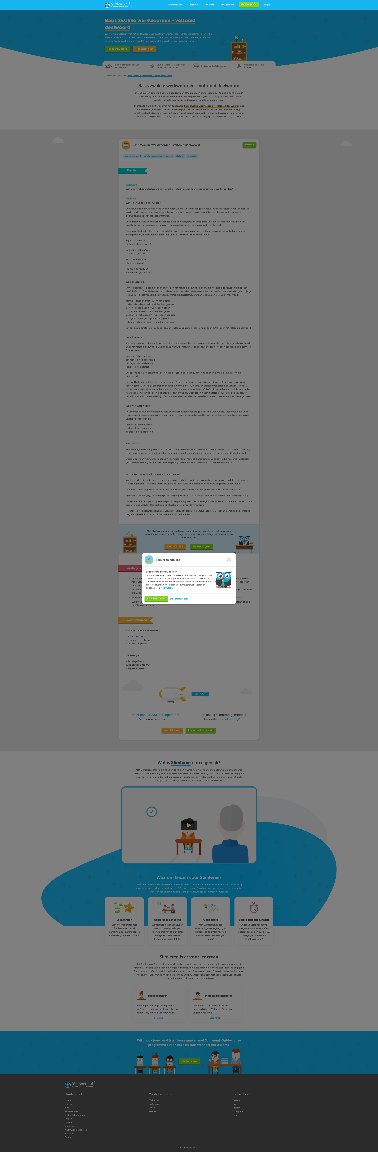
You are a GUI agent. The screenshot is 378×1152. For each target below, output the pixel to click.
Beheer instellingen (179, 599)
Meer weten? (167, 588)
